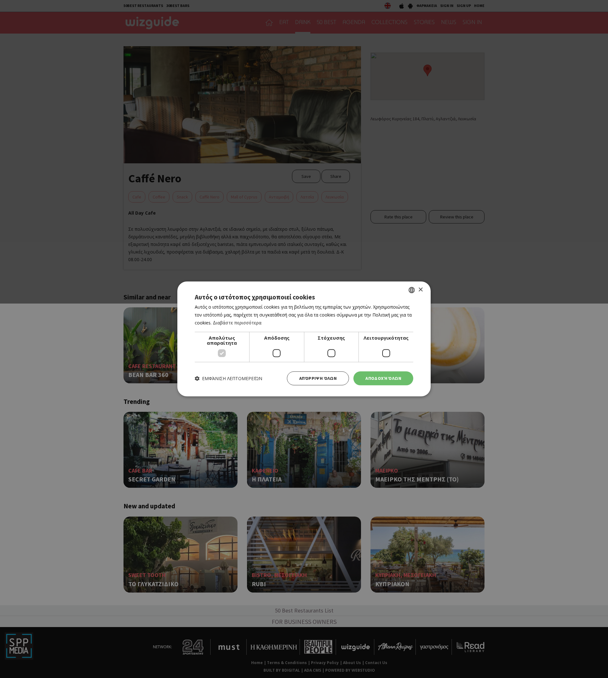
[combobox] (411, 290)
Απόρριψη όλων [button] (318, 378)
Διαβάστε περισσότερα (237, 323)
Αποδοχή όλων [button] (383, 378)
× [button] (420, 289)
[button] (228, 378)
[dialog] (304, 338)
